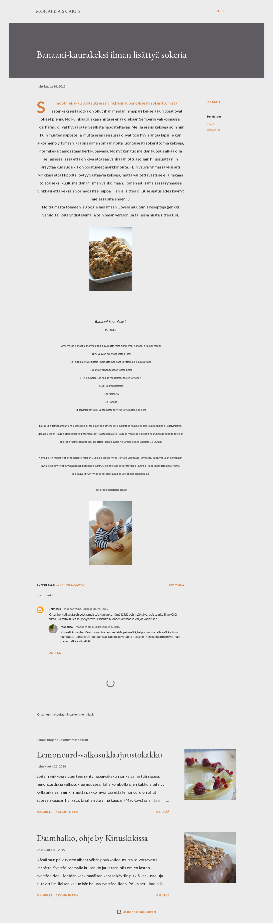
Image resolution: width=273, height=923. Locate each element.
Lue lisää (162, 811)
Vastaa (55, 653)
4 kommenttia (67, 811)
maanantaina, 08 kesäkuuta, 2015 (86, 608)
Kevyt (210, 124)
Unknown (55, 608)
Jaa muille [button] (214, 102)
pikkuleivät (213, 129)
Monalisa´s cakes (58, 11)
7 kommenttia (67, 895)
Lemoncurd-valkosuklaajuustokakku (99, 754)
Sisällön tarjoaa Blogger (139, 912)
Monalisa (67, 626)
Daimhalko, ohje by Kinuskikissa (92, 837)
